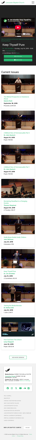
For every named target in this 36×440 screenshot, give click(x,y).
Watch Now (19, 60)
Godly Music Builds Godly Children (15, 237)
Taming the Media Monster (13, 305)
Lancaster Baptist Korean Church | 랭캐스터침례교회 (17, 413)
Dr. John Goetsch (9, 135)
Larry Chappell (9, 342)
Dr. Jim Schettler (8, 48)
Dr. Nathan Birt (9, 308)
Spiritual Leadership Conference (12, 415)
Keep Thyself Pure (10, 271)
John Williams (8, 239)
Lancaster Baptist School (11, 405)
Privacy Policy (20, 436)
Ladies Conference (9, 420)
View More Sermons (18, 357)
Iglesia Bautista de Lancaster (12, 410)
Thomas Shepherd (10, 205)
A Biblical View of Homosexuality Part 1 (17, 167)
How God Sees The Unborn (13, 340)
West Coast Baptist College (11, 403)
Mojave (28, 427)
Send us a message (25, 381)
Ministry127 (7, 398)
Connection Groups (10, 376)
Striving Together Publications (12, 400)
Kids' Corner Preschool (10, 408)
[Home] (3, 2)
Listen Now (19, 56)
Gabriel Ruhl (8, 101)
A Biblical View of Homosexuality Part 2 (17, 133)
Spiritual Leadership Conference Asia (14, 418)
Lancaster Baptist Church (15, 2)
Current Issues (10, 51)
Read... (18, 53)
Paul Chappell (7, 395)
